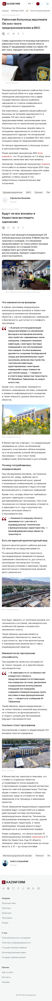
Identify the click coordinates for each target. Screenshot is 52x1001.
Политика (6, 908)
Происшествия (9, 903)
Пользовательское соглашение (16, 938)
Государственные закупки (14, 957)
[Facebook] (18, 33)
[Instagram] (3, 33)
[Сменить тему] (39, 4)
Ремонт (40, 855)
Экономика (7, 918)
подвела (45, 164)
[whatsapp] (8, 33)
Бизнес (39, 192)
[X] (23, 33)
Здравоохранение (12, 192)
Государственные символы (14, 947)
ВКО (28, 192)
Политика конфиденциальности (16, 942)
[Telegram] (13, 33)
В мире (5, 923)
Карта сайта (7, 972)
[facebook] (18, 888)
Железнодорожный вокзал (17, 855)
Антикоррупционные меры (14, 952)
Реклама (6, 982)
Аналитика (6, 913)
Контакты (6, 977)
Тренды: (5, 11)
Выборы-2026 (17, 11)
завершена (37, 837)
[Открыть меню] (47, 4)
